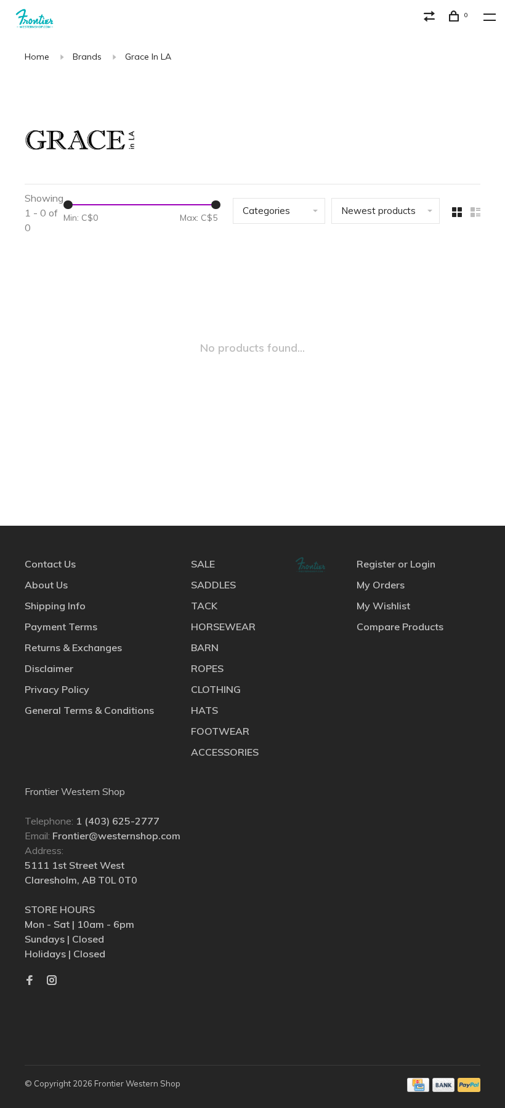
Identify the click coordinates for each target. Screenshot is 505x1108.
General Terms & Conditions (89, 710)
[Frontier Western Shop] (310, 565)
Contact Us (50, 564)
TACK (204, 606)
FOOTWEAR (220, 731)
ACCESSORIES (225, 752)
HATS (204, 710)
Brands (87, 56)
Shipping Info (55, 606)
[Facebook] (29, 981)
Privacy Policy (57, 689)
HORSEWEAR (223, 626)
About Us (46, 585)
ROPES (207, 668)
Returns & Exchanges (73, 647)
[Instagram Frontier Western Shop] (52, 981)
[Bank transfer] (443, 1088)
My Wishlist (383, 606)
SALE (203, 564)
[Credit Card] (418, 1088)
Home (37, 56)
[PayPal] (469, 1088)
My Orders (381, 585)
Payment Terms (61, 626)
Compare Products (400, 626)
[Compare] (431, 17)
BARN (205, 647)
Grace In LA (148, 56)
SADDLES (213, 585)
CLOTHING (216, 689)
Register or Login (396, 564)
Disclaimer (49, 668)
